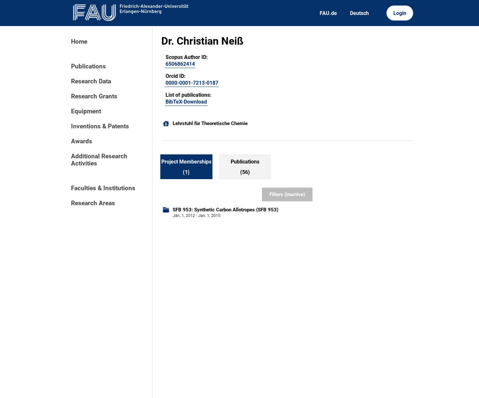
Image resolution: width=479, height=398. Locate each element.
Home (79, 41)
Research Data (91, 81)
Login (399, 13)
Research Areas (93, 203)
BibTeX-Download (186, 102)
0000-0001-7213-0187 (192, 83)
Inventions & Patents (100, 126)
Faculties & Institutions (103, 188)
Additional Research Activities (99, 160)
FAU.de (328, 13)
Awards (81, 141)
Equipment (86, 111)
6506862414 (180, 64)
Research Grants (94, 96)
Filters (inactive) (287, 194)
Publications (88, 66)
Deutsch (359, 13)
